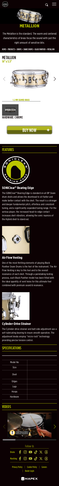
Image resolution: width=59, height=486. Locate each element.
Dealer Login (29, 470)
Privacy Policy (17, 467)
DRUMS (19, 49)
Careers (44, 467)
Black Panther (40, 49)
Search (46, 4)
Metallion (51, 49)
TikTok (36, 452)
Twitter (41, 452)
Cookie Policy (32, 467)
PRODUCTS (11, 49)
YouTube (30, 452)
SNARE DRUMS (28, 49)
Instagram (25, 452)
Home (4, 49)
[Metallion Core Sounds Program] (29, 413)
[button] (55, 79)
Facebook (20, 452)
